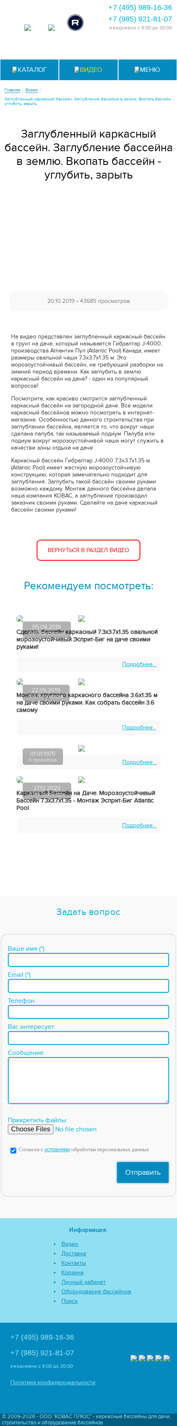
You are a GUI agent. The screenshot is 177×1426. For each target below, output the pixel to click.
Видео (69, 1243)
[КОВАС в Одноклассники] (166, 1359)
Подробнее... (139, 664)
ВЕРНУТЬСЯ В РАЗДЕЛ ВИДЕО (88, 550)
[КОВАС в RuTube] (75, 23)
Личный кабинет (83, 1282)
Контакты (73, 1262)
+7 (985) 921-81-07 (140, 19)
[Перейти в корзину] (149, 48)
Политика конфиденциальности (52, 1382)
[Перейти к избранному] (89, 48)
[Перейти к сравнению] (68, 48)
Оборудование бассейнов (96, 1291)
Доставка (73, 1253)
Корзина (72, 1272)
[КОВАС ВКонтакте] (158, 1359)
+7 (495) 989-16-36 (140, 7)
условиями (57, 1150)
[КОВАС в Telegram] (51, 28)
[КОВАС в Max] (27, 28)
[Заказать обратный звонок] (129, 48)
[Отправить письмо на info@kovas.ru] (109, 48)
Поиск (69, 1301)
